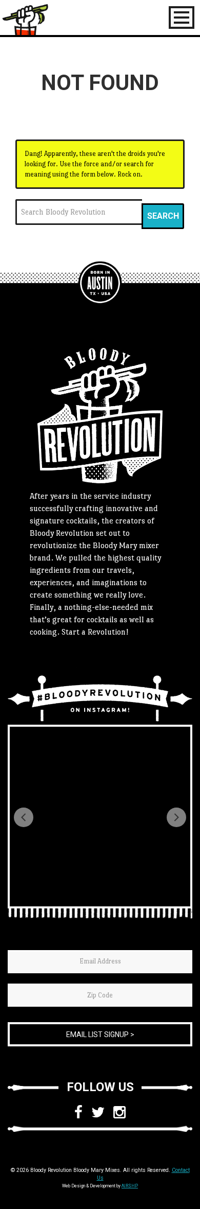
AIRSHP (130, 1185)
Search (163, 216)
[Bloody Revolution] (100, 283)
